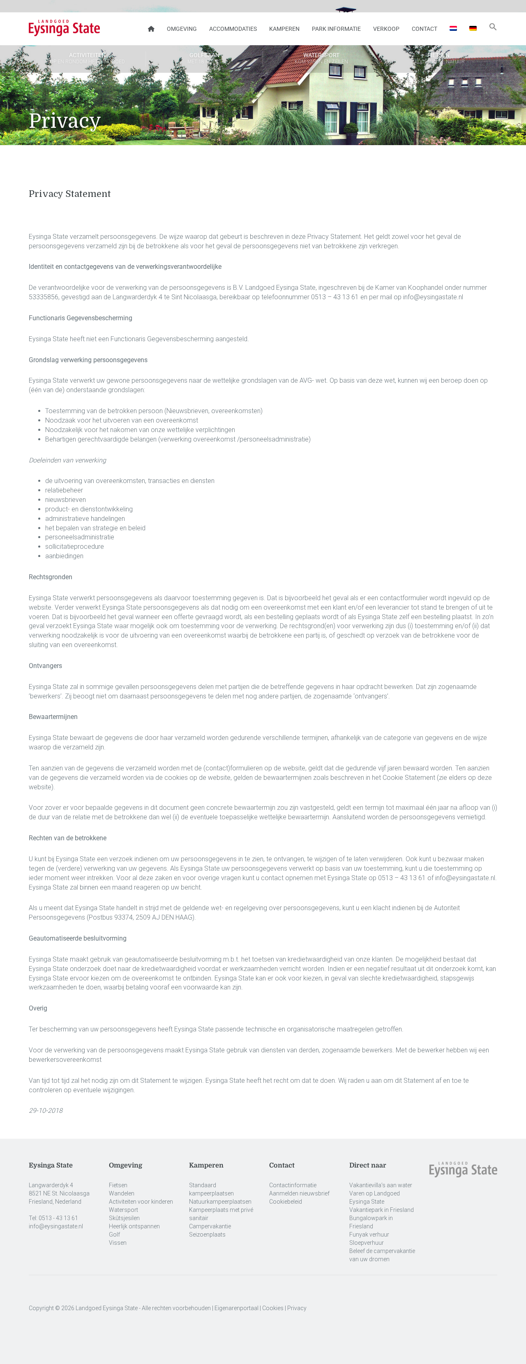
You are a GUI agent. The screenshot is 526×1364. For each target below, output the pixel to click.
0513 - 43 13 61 (58, 1218)
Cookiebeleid (285, 1201)
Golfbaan (204, 58)
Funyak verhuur (369, 1234)
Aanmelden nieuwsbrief (299, 1193)
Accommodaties (233, 28)
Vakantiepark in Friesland (381, 1210)
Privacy (297, 1308)
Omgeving (182, 28)
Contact (424, 28)
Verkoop (386, 28)
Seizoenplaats (207, 1234)
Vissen (118, 1242)
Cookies (273, 1308)
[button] (493, 28)
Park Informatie (336, 28)
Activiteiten (87, 58)
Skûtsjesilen (124, 1218)
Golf (114, 1234)
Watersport (321, 58)
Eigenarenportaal (236, 1308)
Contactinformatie (292, 1185)
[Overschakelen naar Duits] (473, 28)
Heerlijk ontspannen (134, 1226)
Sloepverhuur (366, 1242)
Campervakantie (210, 1226)
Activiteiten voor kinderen (141, 1201)
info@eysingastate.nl (56, 1226)
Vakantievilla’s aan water (380, 1185)
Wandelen (121, 1193)
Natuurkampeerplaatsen (220, 1201)
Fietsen (439, 58)
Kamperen (284, 28)
